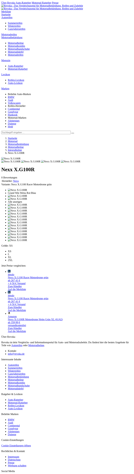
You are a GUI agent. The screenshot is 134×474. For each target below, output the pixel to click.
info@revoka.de (16, 353)
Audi (10, 100)
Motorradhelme (16, 43)
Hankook (12, 114)
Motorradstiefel (16, 51)
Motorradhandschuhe (19, 49)
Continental (14, 108)
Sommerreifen (15, 23)
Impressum (13, 456)
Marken (5, 88)
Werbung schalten (17, 465)
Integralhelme (15, 150)
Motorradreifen (9, 34)
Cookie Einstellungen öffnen (16, 445)
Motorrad (12, 141)
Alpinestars (13, 120)
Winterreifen (14, 26)
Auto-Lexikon (15, 83)
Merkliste (6, 11)
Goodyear (13, 111)
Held (10, 126)
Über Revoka (8, 2)
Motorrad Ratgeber (41, 2)
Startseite (6, 14)
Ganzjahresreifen (16, 29)
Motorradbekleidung (11, 37)
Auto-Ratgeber (23, 2)
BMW (11, 97)
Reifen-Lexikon (16, 80)
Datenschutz (14, 459)
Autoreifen (6, 17)
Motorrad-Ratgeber (18, 69)
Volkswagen (14, 103)
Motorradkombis (16, 46)
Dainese (12, 123)
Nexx (16, 181)
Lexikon (5, 74)
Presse (55, 2)
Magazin (5, 60)
